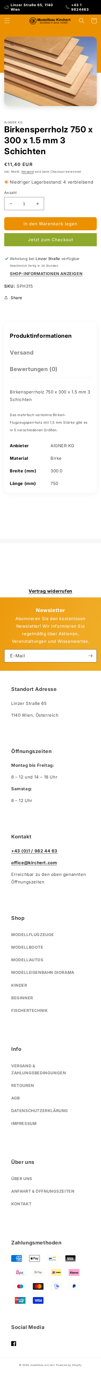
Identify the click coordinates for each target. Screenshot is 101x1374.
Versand (27, 171)
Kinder (19, 985)
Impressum (23, 1123)
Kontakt (21, 1203)
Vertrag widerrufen (50, 591)
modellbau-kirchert (42, 1365)
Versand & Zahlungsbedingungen (38, 1069)
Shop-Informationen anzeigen (46, 273)
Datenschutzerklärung (39, 1110)
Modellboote (27, 947)
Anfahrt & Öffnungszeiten (42, 1191)
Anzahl (10, 192)
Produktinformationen (41, 335)
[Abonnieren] (90, 655)
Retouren (22, 1085)
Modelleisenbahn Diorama (42, 972)
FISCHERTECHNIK (29, 1010)
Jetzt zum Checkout (50, 239)
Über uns (21, 1178)
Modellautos (27, 959)
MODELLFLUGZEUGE (32, 934)
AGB (15, 1098)
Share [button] (16, 297)
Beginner (22, 997)
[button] (7, 21)
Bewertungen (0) (34, 369)
